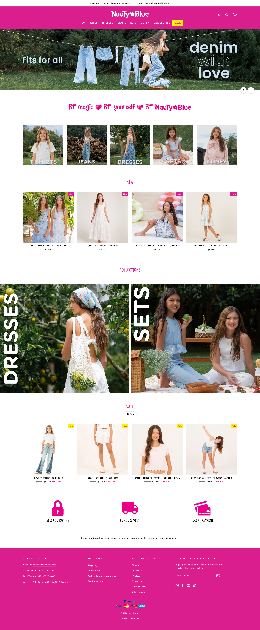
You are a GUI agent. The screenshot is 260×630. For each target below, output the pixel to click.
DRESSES (107, 23)
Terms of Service (140, 586)
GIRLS (94, 23)
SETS (133, 23)
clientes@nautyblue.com (44, 564)
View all (130, 414)
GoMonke (135, 618)
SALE (178, 23)
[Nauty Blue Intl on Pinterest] (188, 585)
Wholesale (137, 576)
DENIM (122, 23)
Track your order (96, 581)
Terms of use (94, 570)
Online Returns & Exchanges (102, 576)
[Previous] (243, 90)
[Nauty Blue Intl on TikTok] (194, 585)
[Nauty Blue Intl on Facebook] (182, 585)
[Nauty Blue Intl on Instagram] (177, 585)
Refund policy (138, 592)
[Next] (251, 90)
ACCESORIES (162, 23)
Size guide (137, 581)
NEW (82, 23)
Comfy (145, 23)
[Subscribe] (218, 576)
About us (136, 565)
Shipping (92, 565)
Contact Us (137, 570)
